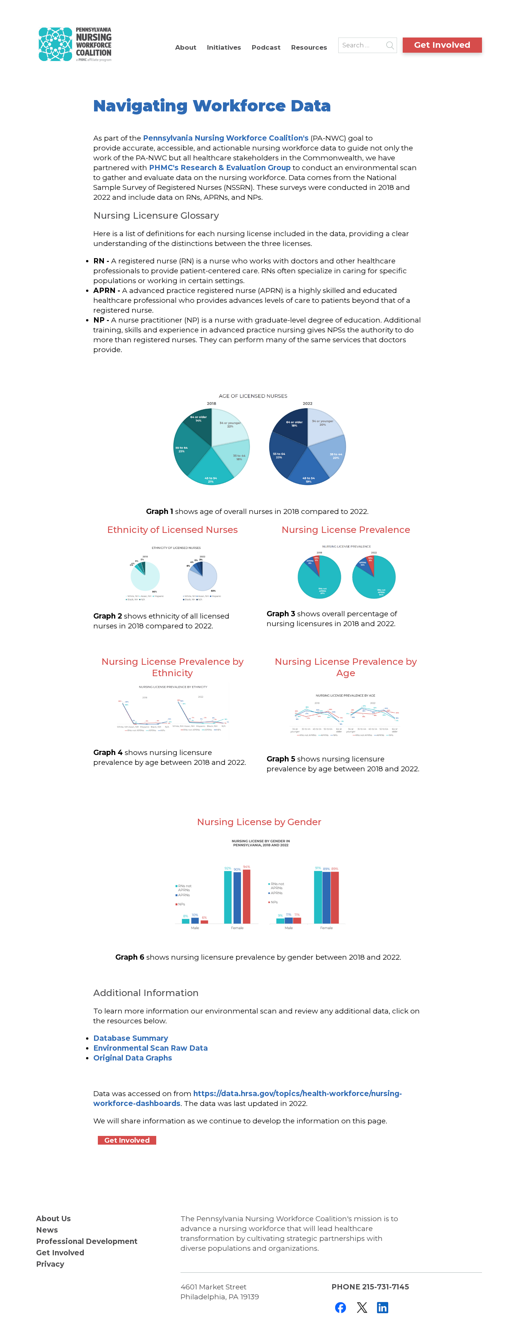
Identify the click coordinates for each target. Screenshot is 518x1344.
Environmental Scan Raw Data (150, 1048)
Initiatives (224, 47)
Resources (309, 47)
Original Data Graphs (132, 1058)
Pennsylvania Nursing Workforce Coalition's (225, 138)
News (47, 1230)
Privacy (50, 1264)
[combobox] (367, 45)
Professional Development (87, 1241)
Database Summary (130, 1038)
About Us (53, 1218)
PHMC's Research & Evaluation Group (221, 167)
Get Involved (442, 45)
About (185, 47)
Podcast (266, 47)
